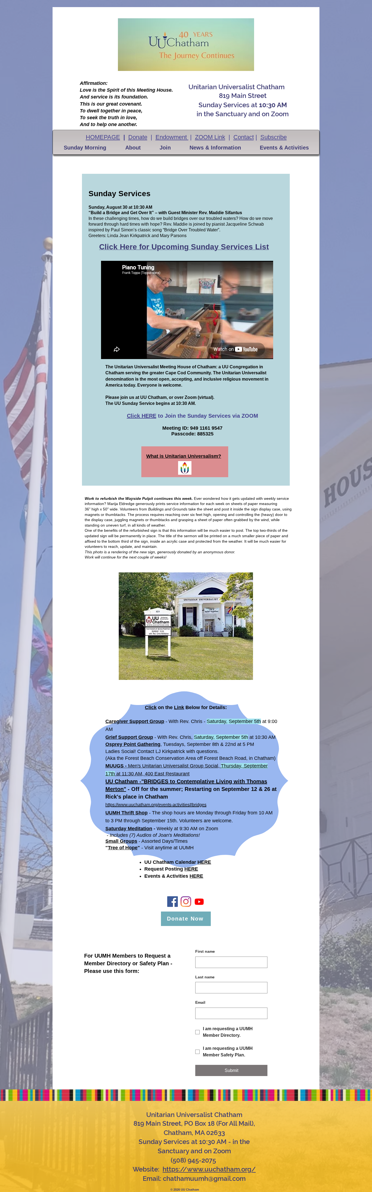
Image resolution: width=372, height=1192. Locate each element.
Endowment (171, 137)
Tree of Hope (123, 847)
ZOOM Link (210, 137)
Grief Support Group (129, 737)
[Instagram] (186, 901)
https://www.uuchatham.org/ (209, 1169)
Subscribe (273, 137)
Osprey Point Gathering (132, 744)
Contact (243, 137)
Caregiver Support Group (134, 721)
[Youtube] (199, 901)
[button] (84, 147)
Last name (205, 977)
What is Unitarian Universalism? (183, 456)
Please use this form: (111, 971)
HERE (204, 862)
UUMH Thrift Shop (126, 812)
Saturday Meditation (128, 828)
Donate (137, 137)
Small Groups (121, 841)
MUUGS (114, 766)
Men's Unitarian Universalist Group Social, (174, 766)
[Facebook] (172, 901)
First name (205, 951)
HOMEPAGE (103, 137)
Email (200, 1002)
